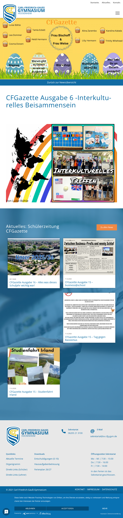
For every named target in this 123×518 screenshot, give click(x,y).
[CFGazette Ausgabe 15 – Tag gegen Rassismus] (89, 311)
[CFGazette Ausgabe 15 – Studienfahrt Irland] (34, 366)
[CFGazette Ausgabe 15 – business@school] (89, 256)
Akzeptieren (67, 508)
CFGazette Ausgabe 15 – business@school (79, 284)
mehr (104, 508)
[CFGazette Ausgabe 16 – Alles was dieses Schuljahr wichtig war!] (34, 256)
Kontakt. (117, 2)
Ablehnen (30, 508)
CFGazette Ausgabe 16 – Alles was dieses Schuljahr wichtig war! (33, 284)
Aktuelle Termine (14, 458)
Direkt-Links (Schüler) (16, 469)
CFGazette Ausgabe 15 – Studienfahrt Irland (31, 393)
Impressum (103, 513)
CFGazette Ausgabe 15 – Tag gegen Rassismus (85, 338)
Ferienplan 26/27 (42, 469)
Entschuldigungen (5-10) (46, 458)
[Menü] (117, 10)
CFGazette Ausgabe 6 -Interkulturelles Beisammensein (58, 101)
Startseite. (94, 2)
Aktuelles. (106, 2)
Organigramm (13, 464)
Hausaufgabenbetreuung (46, 464)
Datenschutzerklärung (114, 513)
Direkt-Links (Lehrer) (16, 474)
